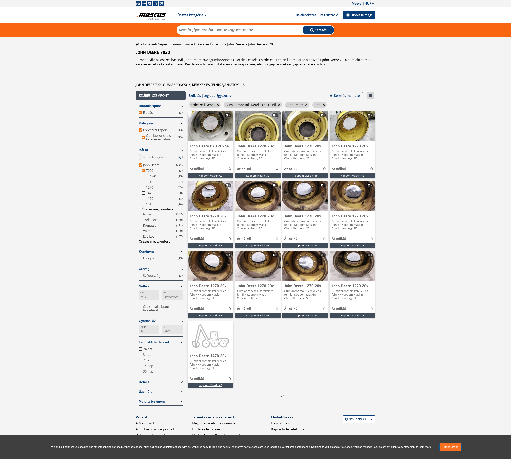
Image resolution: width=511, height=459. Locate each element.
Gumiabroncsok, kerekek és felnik (197, 44)
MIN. (142, 292)
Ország (144, 269)
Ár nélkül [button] (197, 169)
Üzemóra (145, 391)
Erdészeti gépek (155, 44)
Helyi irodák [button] (280, 423)
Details (144, 382)
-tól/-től (143, 327)
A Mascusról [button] (145, 423)
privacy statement (405, 446)
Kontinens (146, 251)
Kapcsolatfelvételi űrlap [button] (288, 429)
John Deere (235, 44)
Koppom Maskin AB (210, 175)
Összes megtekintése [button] (157, 209)
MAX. (165, 292)
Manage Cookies (372, 446)
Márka (143, 150)
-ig (164, 327)
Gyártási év (147, 321)
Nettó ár (145, 286)
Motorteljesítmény (152, 401)
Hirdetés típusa (150, 106)
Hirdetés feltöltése (206, 429)
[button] (161, 95)
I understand (451, 447)
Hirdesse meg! (361, 15)
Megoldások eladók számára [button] (213, 423)
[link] (210, 126)
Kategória (146, 123)
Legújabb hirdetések (154, 342)
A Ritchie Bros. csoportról (155, 429)
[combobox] (345, 419)
